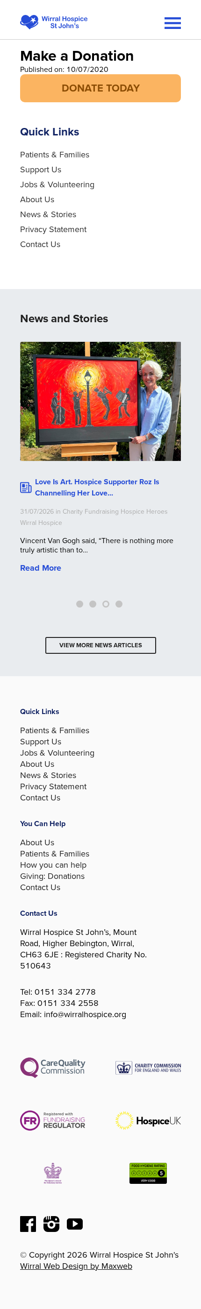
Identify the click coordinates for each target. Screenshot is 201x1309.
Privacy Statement (53, 229)
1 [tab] (79, 604)
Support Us (40, 169)
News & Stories (48, 214)
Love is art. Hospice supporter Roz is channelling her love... (97, 487)
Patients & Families (54, 154)
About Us (37, 199)
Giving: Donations (52, 876)
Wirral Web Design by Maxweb (76, 1266)
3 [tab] (105, 604)
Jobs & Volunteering (57, 184)
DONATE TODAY (101, 88)
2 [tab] (92, 604)
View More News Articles (100, 645)
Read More (40, 568)
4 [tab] (118, 604)
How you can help (53, 865)
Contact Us (40, 244)
